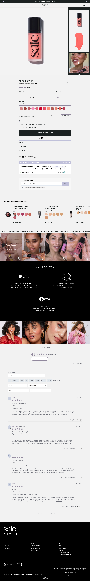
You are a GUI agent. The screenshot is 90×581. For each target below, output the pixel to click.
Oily (20, 489)
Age (13, 405)
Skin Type (15, 403)
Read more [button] (64, 414)
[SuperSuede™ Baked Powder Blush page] (8, 214)
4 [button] (48, 513)
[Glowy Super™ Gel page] (71, 214)
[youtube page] (10, 534)
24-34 (20, 405)
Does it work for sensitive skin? (34, 187)
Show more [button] (56, 380)
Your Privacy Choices (45, 578)
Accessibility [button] (30, 574)
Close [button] (69, 575)
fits (26, 380)
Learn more (45, 316)
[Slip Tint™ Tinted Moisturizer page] (39, 214)
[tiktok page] (16, 534)
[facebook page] (7, 534)
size (9, 380)
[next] (79, 74)
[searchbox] (26, 375)
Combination (22, 403)
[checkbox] (37, 385)
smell (37, 380)
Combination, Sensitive (25, 432)
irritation (15, 380)
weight (31, 380)
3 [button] (44, 513)
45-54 (20, 434)
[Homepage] (45, 5)
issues (49, 380)
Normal (21, 460)
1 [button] (38, 513)
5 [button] (51, 513)
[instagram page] (4, 534)
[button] (34, 41)
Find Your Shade (66, 115)
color (21, 380)
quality (43, 380)
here (20, 116)
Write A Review (77, 363)
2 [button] (41, 513)
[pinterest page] (13, 534)
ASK (65, 183)
